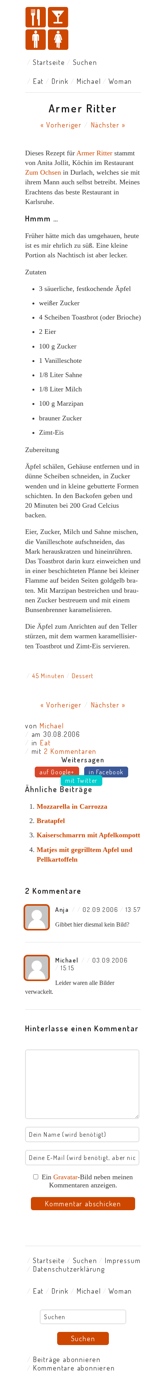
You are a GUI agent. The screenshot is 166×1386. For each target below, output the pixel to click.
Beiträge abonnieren (67, 1359)
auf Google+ (57, 772)
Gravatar (65, 1177)
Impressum (123, 1260)
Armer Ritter (94, 153)
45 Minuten (48, 676)
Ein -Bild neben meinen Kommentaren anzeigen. (87, 1181)
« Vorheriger (61, 125)
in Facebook (106, 772)
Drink (60, 81)
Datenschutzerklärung (69, 1269)
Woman (120, 81)
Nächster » (108, 125)
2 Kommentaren (70, 751)
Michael (88, 81)
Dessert (83, 676)
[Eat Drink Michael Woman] (83, 29)
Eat (38, 81)
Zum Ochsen (43, 172)
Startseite (49, 62)
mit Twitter (81, 780)
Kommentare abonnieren (74, 1368)
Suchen (85, 62)
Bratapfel (51, 821)
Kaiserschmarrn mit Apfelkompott (88, 835)
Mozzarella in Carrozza (72, 806)
